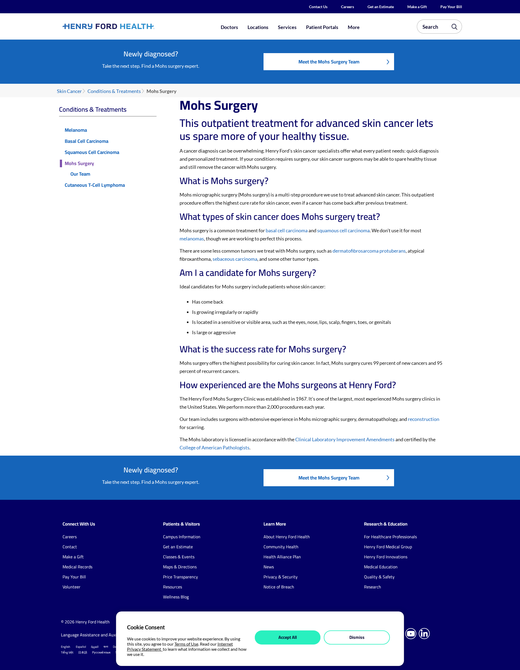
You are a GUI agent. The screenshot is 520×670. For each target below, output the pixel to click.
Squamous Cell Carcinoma (92, 152)
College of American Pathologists (214, 447)
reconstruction (423, 419)
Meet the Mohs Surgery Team (328, 61)
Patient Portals (322, 27)
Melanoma (76, 130)
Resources (172, 587)
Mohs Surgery (79, 164)
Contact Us (318, 6)
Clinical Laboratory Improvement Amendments (345, 439)
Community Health (281, 547)
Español (81, 646)
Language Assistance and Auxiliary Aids (97, 635)
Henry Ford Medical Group (388, 547)
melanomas (192, 238)
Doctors (229, 27)
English (65, 646)
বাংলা (105, 646)
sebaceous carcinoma (235, 259)
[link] (128, 26)
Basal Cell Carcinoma (86, 141)
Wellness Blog (176, 597)
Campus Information (181, 537)
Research (372, 587)
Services (287, 27)
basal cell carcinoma (287, 230)
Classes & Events (178, 557)
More (354, 27)
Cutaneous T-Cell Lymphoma (95, 185)
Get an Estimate (381, 6)
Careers (347, 6)
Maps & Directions (180, 567)
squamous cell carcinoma (343, 230)
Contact (70, 547)
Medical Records (77, 567)
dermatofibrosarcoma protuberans (369, 251)
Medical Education (381, 567)
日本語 (82, 652)
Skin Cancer (69, 91)
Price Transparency (180, 577)
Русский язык (101, 652)
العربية (95, 646)
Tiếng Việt (67, 652)
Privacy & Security (281, 577)
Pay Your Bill (451, 6)
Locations (258, 27)
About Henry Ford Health (287, 537)
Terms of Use (186, 643)
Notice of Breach (279, 587)
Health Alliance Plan (282, 557)
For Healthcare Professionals (390, 537)
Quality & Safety (379, 577)
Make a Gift (417, 6)
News (269, 567)
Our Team (80, 174)
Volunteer (71, 587)
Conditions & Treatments (114, 91)
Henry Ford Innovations (385, 557)
